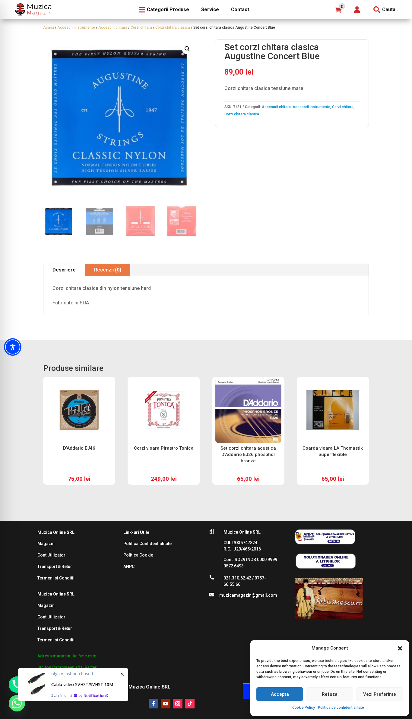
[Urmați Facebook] (153, 703)
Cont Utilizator (51, 555)
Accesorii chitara (112, 27)
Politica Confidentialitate (147, 543)
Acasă (48, 27)
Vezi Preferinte (379, 694)
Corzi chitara (141, 27)
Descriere (64, 270)
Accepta (280, 694)
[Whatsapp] (17, 703)
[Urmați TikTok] (190, 703)
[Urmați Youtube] (165, 703)
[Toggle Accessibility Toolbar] (13, 347)
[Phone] (17, 684)
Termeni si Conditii (55, 578)
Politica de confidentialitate (341, 707)
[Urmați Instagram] (177, 703)
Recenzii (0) (107, 270)
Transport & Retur (54, 566)
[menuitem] (32, 10)
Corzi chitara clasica (172, 27)
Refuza (330, 694)
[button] (400, 648)
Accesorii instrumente (76, 27)
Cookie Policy (303, 707)
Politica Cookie (138, 555)
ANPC (129, 566)
